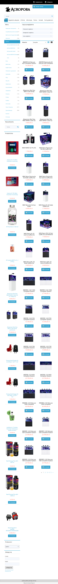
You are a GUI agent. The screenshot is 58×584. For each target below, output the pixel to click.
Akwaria (7, 41)
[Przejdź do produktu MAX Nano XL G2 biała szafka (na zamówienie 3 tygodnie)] (46, 196)
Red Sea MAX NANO (11, 51)
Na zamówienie (9, 87)
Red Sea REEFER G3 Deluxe (12, 54)
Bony (7, 61)
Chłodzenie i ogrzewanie (11, 71)
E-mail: (6, 556)
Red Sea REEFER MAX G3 (12, 45)
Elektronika (8, 64)
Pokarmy (7, 94)
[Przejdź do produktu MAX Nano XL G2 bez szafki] (29, 196)
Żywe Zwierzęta (9, 110)
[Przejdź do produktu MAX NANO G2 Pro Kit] (29, 139)
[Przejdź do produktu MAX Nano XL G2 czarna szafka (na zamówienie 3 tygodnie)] (29, 225)
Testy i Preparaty (9, 107)
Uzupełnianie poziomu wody (12, 31)
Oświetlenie (8, 90)
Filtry (7, 77)
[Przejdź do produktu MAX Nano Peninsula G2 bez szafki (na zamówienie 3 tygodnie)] (46, 139)
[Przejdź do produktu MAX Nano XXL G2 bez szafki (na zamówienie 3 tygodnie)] (46, 224)
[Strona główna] (18, 9)
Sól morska (8, 103)
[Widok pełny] (51, 42)
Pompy (7, 97)
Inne (8, 57)
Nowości (7, 113)
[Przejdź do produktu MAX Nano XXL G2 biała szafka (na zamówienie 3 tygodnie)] (29, 253)
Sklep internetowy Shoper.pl (29, 583)
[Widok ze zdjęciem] (48, 42)
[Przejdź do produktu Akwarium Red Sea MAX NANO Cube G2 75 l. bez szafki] (46, 82)
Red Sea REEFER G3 (11, 48)
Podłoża (7, 100)
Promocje (8, 117)
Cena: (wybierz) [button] (26, 36)
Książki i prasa (8, 67)
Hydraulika (8, 74)
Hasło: (6, 561)
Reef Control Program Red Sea (12, 35)
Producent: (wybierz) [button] (28, 29)
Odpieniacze (8, 84)
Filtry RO (7, 80)
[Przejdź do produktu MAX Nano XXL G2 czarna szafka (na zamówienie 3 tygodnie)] (46, 253)
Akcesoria (8, 38)
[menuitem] (14, 20)
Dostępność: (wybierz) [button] (28, 32)
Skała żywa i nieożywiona (11, 28)
